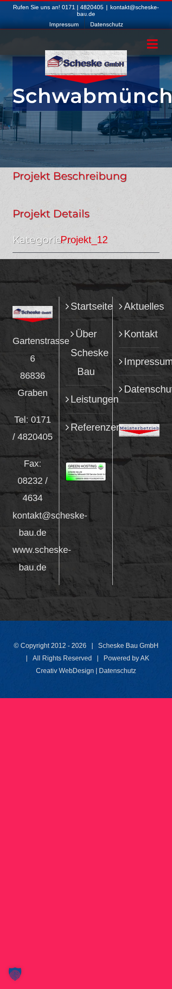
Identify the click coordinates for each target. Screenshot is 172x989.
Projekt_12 (84, 239)
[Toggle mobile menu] (153, 44)
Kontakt (139, 333)
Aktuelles (139, 306)
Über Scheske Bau (86, 352)
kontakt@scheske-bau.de (118, 10)
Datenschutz (139, 389)
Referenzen (86, 427)
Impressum (139, 361)
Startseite (86, 306)
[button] (15, 974)
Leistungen (86, 399)
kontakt (27, 515)
